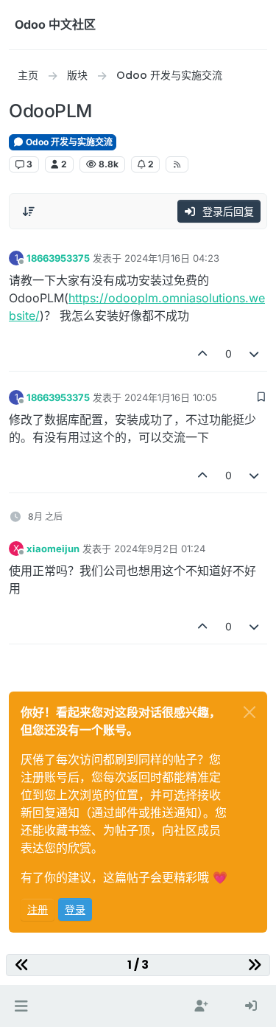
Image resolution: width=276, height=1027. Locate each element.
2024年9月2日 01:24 (159, 548)
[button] (21, 1006)
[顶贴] (202, 353)
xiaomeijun (52, 548)
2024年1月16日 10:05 (170, 397)
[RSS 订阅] (177, 164)
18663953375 (58, 258)
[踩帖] (254, 353)
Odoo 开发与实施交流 (68, 141)
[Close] (249, 712)
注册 (37, 909)
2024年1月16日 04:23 (171, 258)
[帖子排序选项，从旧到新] (28, 211)
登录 (75, 909)
